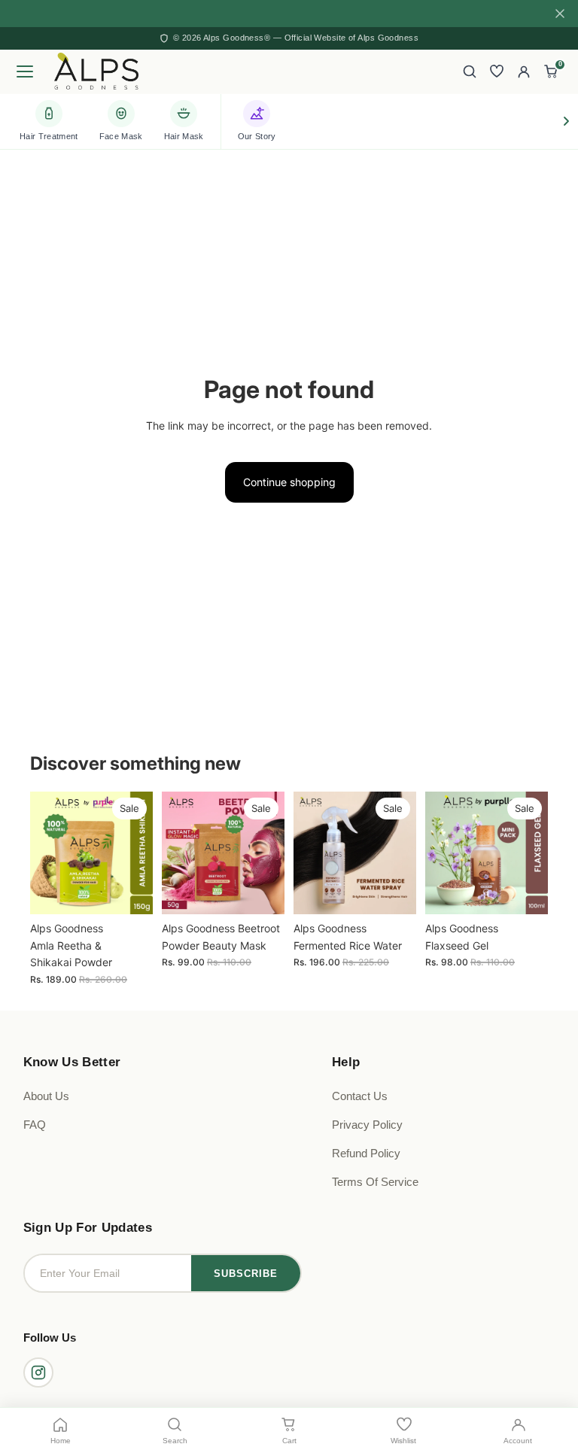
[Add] (129, 891)
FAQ (34, 1124)
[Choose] (524, 891)
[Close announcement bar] (560, 14)
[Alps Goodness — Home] (96, 71)
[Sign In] (523, 71)
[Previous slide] (46, 853)
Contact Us (360, 1096)
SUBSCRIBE (246, 1273)
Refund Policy (366, 1153)
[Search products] (469, 71)
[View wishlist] (496, 71)
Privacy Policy (367, 1124)
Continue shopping (289, 482)
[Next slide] (136, 853)
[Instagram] (38, 1372)
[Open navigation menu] (27, 71)
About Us (46, 1096)
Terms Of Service (375, 1181)
